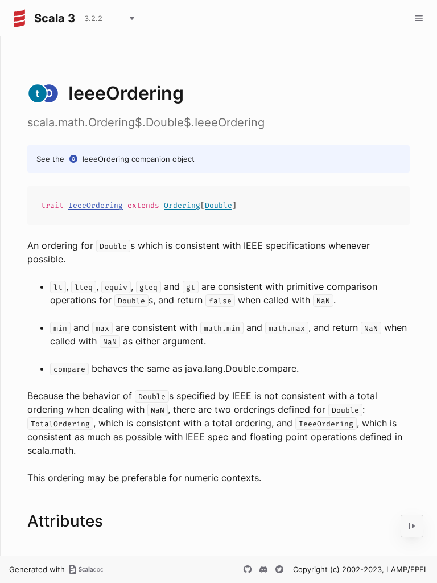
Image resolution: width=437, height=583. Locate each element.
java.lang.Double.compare (240, 368)
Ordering (182, 205)
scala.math (50, 450)
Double (218, 205)
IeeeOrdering (106, 158)
